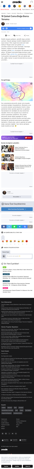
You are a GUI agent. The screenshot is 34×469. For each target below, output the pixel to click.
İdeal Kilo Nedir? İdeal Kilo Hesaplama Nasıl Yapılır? (13, 386)
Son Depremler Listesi (6, 356)
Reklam (3, 426)
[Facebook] (6, 433)
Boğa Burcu (20, 13)
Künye (17, 424)
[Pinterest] (16, 433)
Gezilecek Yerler (18, 413)
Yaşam (8, 13)
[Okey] (14, 6)
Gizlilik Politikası (5, 422)
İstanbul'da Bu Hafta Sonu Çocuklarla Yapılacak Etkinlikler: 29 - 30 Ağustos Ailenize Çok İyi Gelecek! (17, 277)
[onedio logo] (16, 449)
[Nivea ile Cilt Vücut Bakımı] (4, 6)
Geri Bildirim (4, 421)
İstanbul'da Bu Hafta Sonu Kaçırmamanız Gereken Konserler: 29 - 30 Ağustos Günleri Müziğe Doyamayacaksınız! (16, 284)
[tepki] (3, 241)
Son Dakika (28, 410)
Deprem (10, 407)
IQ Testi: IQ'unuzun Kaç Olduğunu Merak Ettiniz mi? (13, 400)
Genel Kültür (6, 274)
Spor (4, 267)
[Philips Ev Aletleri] (9, 6)
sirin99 (11, 23)
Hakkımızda (4, 419)
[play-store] (14, 440)
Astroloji (14, 13)
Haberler (3, 13)
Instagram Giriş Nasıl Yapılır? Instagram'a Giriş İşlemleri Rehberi (16, 392)
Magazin (5, 288)
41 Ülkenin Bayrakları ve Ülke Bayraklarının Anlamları (13, 394)
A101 (16, 410)
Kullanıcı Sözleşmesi (21, 421)
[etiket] (3, 155)
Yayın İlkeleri (19, 422)
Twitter (3, 407)
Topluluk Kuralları (5, 424)
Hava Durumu (4, 353)
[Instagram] (2, 433)
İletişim (3, 428)
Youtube (21, 407)
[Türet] (29, 6)
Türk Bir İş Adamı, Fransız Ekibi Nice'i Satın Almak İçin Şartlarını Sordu (17, 270)
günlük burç (13, 54)
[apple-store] (5, 440)
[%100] (19, 6)
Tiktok (21, 410)
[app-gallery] (23, 440)
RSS (17, 426)
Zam (15, 407)
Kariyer (18, 419)
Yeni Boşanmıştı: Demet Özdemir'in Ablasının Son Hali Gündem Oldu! (17, 291)
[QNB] (24, 6)
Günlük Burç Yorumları (7, 410)
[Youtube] (12, 433)
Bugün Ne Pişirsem (6, 413)
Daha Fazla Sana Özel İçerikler (16, 209)
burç (23, 45)
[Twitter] (9, 433)
